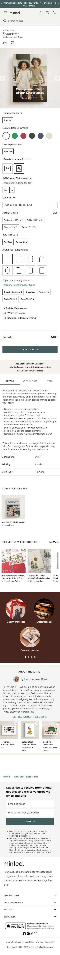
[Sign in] (40, 12)
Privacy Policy (28, 942)
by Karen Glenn (8, 525)
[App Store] (15, 926)
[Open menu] (5, 12)
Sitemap (39, 942)
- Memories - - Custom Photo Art (7, 745)
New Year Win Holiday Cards (13, 522)
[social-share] (4, 42)
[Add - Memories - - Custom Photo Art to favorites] (16, 723)
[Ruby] (23, 136)
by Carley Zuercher (35, 581)
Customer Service (13, 902)
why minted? (30, 381)
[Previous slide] (2, 78)
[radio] (8, 120)
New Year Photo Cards (26, 776)
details (10, 381)
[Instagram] (35, 933)
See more (53, 541)
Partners (9, 909)
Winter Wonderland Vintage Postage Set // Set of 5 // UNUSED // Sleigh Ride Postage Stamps (13, 576)
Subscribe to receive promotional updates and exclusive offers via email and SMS (29, 791)
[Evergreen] (14, 136)
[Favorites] (47, 12)
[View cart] (54, 12)
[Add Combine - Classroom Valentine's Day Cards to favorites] (57, 723)
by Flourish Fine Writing (11, 581)
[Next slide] (57, 78)
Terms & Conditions (13, 942)
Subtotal (7, 337)
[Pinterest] (28, 933)
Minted (6, 776)
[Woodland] (32, 136)
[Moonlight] (40, 136)
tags (50, 381)
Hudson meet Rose (14, 37)
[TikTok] (32, 933)
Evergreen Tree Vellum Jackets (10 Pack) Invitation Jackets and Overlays (39, 576)
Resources (10, 916)
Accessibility (50, 942)
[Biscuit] (49, 136)
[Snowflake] (6, 136)
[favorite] (12, 42)
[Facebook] (24, 933)
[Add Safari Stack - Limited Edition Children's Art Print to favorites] (37, 723)
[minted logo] (15, 12)
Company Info (11, 895)
